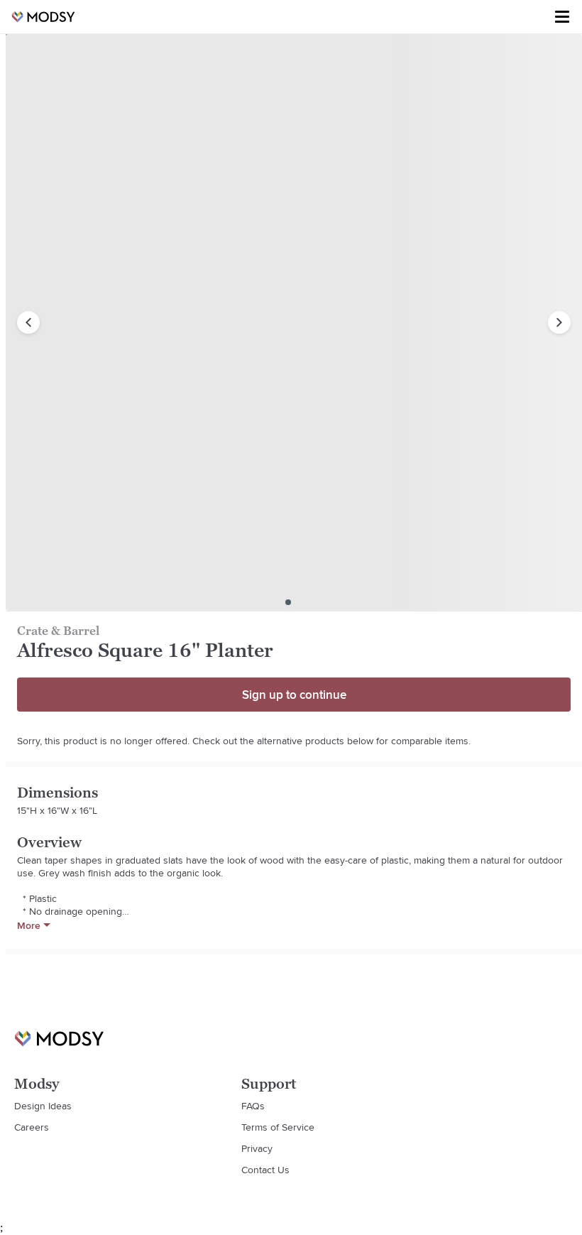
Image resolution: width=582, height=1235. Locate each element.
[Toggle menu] (562, 17)
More (28, 925)
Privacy (257, 1148)
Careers (31, 1127)
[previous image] (28, 322)
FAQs (253, 1105)
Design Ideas (43, 1105)
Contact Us (265, 1169)
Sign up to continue (294, 694)
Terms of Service (277, 1127)
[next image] (559, 322)
